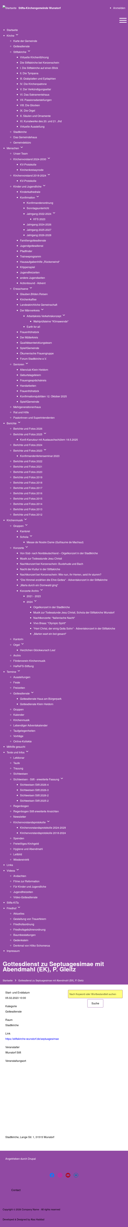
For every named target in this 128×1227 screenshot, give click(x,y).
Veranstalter (12, 1047)
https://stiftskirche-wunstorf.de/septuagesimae (32, 1039)
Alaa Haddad (37, 1219)
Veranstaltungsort (15, 1061)
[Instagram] (60, 1175)
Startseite (8, 980)
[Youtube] (68, 1175)
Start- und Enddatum (17, 992)
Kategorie (11, 1006)
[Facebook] (52, 1175)
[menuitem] (119, 8)
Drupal (32, 1159)
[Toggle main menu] (123, 20)
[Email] (76, 1175)
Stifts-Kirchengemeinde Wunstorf (39, 8)
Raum (8, 1020)
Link (7, 1033)
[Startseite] (9, 8)
